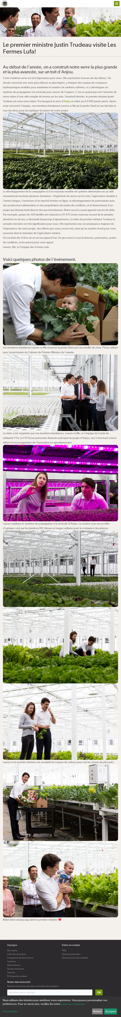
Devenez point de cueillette (75, 956)
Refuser (97, 1011)
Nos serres (12, 949)
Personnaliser (10, 1011)
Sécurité (11, 971)
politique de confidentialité (72, 1004)
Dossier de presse (15, 967)
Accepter (110, 1011)
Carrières (11, 960)
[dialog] (60, 1006)
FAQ (64, 949)
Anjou (67, 101)
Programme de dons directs (20, 956)
